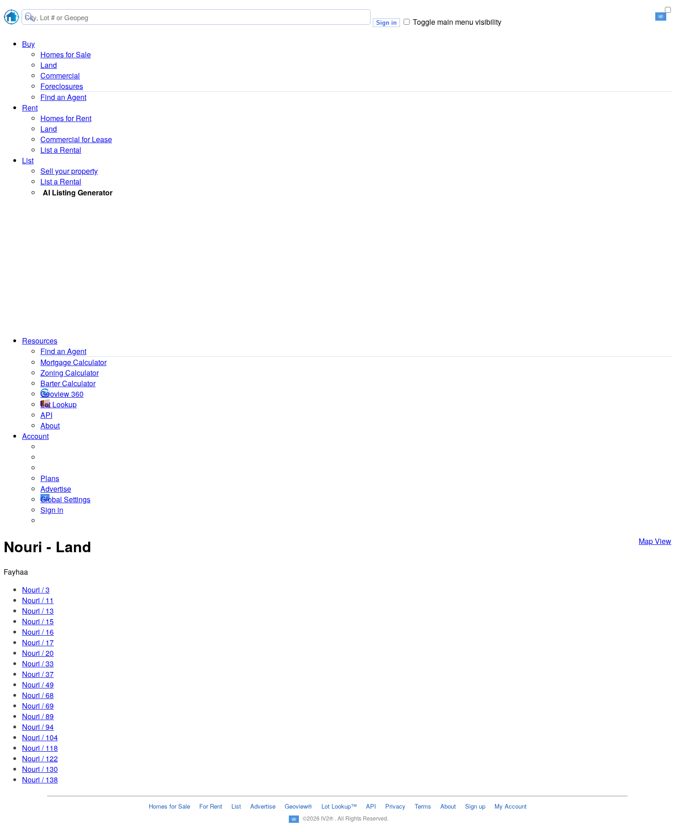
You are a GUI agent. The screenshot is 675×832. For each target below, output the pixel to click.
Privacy (395, 806)
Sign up (475, 806)
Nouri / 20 (38, 653)
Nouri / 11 (38, 600)
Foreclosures (61, 86)
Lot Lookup (58, 404)
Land (48, 65)
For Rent (210, 806)
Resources (39, 340)
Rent (30, 107)
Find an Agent (63, 97)
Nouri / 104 (40, 737)
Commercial (60, 75)
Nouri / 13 (38, 610)
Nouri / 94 (38, 726)
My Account (511, 806)
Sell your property (69, 171)
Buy (28, 44)
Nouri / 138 (40, 779)
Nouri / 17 (38, 642)
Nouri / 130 (40, 769)
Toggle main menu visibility (457, 22)
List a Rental (60, 149)
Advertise (55, 488)
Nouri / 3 (36, 589)
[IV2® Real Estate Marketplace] (11, 18)
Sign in (386, 22)
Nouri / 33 (38, 663)
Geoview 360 (62, 393)
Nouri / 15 (38, 621)
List (28, 160)
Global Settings (65, 499)
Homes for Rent (65, 118)
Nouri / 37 (38, 674)
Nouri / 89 (38, 716)
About (50, 425)
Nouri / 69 (38, 705)
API (46, 415)
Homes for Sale (65, 54)
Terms (423, 806)
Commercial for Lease (76, 139)
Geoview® (298, 806)
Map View (655, 541)
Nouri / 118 (40, 748)
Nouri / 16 (38, 632)
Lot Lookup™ (339, 806)
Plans (49, 478)
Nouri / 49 (38, 684)
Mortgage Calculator (73, 362)
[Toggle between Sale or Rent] (667, 10)
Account (35, 436)
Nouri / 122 (40, 758)
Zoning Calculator (69, 372)
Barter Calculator (68, 383)
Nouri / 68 (38, 695)
